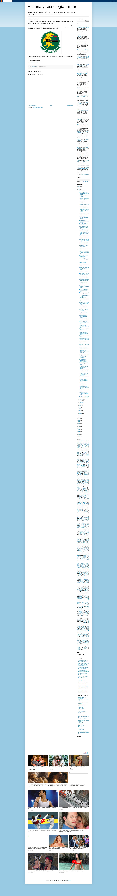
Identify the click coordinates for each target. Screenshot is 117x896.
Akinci (87, 451)
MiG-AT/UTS (86, 573)
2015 (79, 429)
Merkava (86, 565)
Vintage (78, 643)
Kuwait (79, 550)
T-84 (85, 622)
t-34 (82, 620)
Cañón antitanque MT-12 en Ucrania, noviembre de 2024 (84, 387)
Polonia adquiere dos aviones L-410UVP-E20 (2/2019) (84, 286)
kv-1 (84, 550)
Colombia (78, 488)
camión (88, 480)
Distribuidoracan (80, 153)
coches (85, 487)
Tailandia (85, 623)
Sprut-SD (80, 611)
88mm (79, 445)
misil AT (83, 575)
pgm (78, 594)
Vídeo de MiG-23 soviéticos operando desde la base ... (84, 259)
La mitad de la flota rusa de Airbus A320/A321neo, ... (84, 397)
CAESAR (79, 480)
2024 (79, 189)
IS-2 (88, 533)
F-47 (86, 511)
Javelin (78, 539)
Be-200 (80, 471)
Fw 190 (86, 518)
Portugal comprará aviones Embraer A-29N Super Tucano (84, 210)
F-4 (82, 511)
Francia (80, 518)
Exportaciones (84, 508)
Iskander (86, 534)
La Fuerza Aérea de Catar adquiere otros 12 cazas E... (84, 299)
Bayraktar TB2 (86, 470)
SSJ (88, 611)
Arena (87, 459)
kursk (88, 549)
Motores (85, 578)
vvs (79, 646)
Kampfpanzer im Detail (82, 718)
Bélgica (85, 471)
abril (80, 410)
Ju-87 (83, 540)
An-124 (83, 453)
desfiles (86, 491)
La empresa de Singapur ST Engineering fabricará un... (83, 313)
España (84, 502)
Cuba (82, 490)
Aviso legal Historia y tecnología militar (82, 698)
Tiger (88, 627)
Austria (86, 462)
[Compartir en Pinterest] (45, 66)
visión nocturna (85, 643)
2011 (79, 436)
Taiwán (78, 625)
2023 (79, 417)
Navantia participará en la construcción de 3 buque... (84, 268)
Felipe (78, 56)
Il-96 (88, 530)
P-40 (81, 587)
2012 (79, 434)
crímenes (84, 489)
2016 (79, 428)
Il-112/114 (83, 527)
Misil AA (78, 575)
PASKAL (78, 116)
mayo (80, 408)
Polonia (85, 594)
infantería (87, 532)
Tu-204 (82, 631)
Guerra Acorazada (81, 715)
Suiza (82, 619)
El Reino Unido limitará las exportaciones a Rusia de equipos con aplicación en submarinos (83, 687)
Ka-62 (81, 542)
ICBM (87, 526)
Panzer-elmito (80, 722)
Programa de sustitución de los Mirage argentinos (83, 683)
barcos (78, 470)
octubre (80, 400)
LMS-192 (84, 555)
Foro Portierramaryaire (82, 711)
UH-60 (81, 637)
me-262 (82, 565)
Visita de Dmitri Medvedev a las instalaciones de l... (84, 320)
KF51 (84, 546)
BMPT (80, 474)
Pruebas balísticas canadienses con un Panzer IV (83, 202)
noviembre (81, 399)
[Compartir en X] (42, 66)
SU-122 (83, 613)
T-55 (88, 620)
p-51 (87, 587)
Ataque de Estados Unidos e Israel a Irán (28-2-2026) (83, 692)
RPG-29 (78, 603)
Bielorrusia (79, 473)
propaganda (81, 596)
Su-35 (86, 616)
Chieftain (85, 484)
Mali (77, 562)
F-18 (82, 510)
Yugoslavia (79, 649)
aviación (79, 464)
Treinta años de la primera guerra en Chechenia (84, 230)
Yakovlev (78, 648)
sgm (80, 608)
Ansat (84, 456)
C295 (83, 479)
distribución (81, 494)
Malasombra (79, 72)
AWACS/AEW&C (83, 465)
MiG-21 (88, 570)
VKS (83, 644)
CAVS (82, 482)
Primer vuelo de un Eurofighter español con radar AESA (84, 351)
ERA (80, 502)
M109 (83, 558)
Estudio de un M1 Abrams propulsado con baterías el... (84, 264)
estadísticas (86, 503)
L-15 (78, 551)
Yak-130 (78, 647)
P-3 (84, 586)
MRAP (81, 579)
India (88, 531)
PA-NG (82, 588)
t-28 (79, 620)
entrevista (79, 501)
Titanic (84, 628)
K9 (81, 541)
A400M (78, 447)
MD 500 (81, 564)
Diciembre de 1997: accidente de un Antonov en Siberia (84, 207)
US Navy (81, 639)
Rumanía (79, 604)
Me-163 (78, 565)
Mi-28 (88, 567)
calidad (83, 480)
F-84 (79, 512)
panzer (78, 591)
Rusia (87, 604)
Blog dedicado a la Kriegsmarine (81, 705)
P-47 (84, 587)
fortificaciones (85, 516)
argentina (83, 460)
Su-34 (82, 616)
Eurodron (86, 505)
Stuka (86, 612)
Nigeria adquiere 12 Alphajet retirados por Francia (83, 283)
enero (80, 415)
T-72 (88, 621)
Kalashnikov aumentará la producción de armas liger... (84, 227)
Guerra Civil (85, 520)
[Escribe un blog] (41, 66)
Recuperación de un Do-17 (84, 354)
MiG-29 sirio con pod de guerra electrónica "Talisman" (83, 671)
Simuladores (86, 608)
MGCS (82, 566)
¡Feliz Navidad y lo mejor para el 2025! (83, 246)
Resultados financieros (84, 601)
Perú (86, 592)
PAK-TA (88, 589)
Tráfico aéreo (83, 629)
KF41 (81, 546)
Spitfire (88, 610)
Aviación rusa (80, 707)
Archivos (82, 459)
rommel (87, 602)
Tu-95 (78, 633)
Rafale (86, 597)
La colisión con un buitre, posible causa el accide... (83, 367)
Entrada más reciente (32, 105)
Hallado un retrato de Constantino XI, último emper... (83, 277)
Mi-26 (84, 567)
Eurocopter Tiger (80, 505)
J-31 (87, 535)
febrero (80, 413)
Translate (86, 181)
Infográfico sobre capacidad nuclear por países (83, 217)
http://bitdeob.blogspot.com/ (83, 730)
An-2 (84, 454)
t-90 (88, 622)
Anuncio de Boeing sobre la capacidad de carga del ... (83, 237)
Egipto (85, 497)
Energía (85, 499)
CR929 (78, 489)
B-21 (83, 466)
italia (83, 535)
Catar (78, 482)
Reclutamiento (79, 598)
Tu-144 (81, 630)
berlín (78, 472)
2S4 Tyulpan (79, 443)
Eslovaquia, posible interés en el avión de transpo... (84, 293)
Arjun (88, 460)
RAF (81, 597)
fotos (78, 517)
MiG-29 (78, 572)
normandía (79, 583)
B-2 (79, 466)
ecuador (80, 496)
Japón (81, 538)
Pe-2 (78, 592)
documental (87, 494)
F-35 (78, 511)
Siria (83, 610)
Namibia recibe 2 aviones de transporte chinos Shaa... (84, 303)
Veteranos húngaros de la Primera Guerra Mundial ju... (84, 252)
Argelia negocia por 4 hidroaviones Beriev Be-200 (84, 326)
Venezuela (87, 641)
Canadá (80, 481)
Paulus (83, 591)
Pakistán (80, 590)
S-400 (82, 606)
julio (80, 405)
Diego (78, 64)
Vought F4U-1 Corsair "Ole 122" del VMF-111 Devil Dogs (84, 240)
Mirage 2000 (79, 574)
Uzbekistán (85, 640)
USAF (78, 640)
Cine (87, 486)
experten (78, 508)
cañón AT (86, 481)
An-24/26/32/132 (86, 455)
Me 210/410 (86, 564)
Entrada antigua (70, 105)
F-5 (88, 511)
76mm (85, 444)
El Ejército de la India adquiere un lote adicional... (83, 384)
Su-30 (86, 615)
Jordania (87, 539)
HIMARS (78, 524)
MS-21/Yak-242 (86, 579)
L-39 (81, 551)
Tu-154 (85, 630)
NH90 (83, 582)
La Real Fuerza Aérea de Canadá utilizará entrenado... (83, 374)
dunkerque (84, 495)
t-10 (86, 619)
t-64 (83, 621)
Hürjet (83, 526)
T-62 (80, 621)
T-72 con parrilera (82, 262)
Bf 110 (87, 472)
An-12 (78, 453)
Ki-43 (80, 547)
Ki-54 (86, 547)
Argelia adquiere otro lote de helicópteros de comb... (83, 329)
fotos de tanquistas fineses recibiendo (82, 118)
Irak (80, 533)
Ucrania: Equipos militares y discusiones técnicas (83, 668)
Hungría (78, 526)
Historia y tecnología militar (52, 6)
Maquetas (86, 562)
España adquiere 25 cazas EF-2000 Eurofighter (84, 274)
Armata (79, 461)
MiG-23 (80, 571)
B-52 (86, 466)
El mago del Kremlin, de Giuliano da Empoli (83, 243)
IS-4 (82, 534)
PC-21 (87, 591)
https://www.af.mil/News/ (33, 62)
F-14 (83, 509)
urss (88, 637)
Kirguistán (85, 548)
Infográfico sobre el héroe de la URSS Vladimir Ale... (84, 249)
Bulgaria (78, 478)
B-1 (88, 465)
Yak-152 (85, 647)
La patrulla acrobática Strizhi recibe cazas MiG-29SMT (84, 348)
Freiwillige (79, 87)
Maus (87, 563)
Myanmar (81, 581)
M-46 (81, 557)
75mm (81, 444)
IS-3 (79, 534)
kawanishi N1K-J (84, 543)
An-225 (80, 455)
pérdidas (82, 592)
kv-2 (87, 550)
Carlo (78, 41)
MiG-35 (80, 573)
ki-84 (81, 548)
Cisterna (78, 487)
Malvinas (81, 562)
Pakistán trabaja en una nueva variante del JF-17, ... (83, 342)
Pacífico (85, 588)
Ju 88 (80, 540)
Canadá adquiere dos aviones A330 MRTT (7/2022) (83, 380)
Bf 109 (82, 472)
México (78, 566)
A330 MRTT (84, 446)
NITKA (87, 582)
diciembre (81, 190)
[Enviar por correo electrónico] (40, 66)
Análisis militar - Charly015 (83, 702)
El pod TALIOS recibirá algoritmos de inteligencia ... (83, 256)
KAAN (84, 542)
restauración (86, 599)
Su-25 (88, 614)
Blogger (69, 880)
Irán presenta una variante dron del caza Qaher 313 (84, 280)
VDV (83, 641)
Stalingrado (81, 612)
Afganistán (85, 447)
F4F (82, 512)
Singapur (78, 610)
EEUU (85, 496)
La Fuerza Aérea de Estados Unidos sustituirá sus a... (82, 360)
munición (81, 580)
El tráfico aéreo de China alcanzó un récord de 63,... (83, 290)
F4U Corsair (86, 512)
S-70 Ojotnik (87, 606)
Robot (83, 602)
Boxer (78, 475)
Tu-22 (86, 631)
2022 (79, 418)
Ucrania (87, 635)
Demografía (81, 491)
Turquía (85, 634)
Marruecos (82, 563)
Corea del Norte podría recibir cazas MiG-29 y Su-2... (83, 322)
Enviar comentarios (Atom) (38, 107)
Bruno (78, 49)
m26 (86, 558)
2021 (79, 420)
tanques (84, 625)
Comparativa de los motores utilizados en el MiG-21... (84, 221)
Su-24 (83, 614)
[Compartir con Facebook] (44, 66)
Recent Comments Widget (85, 174)
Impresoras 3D (82, 531)
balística (84, 467)
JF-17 (83, 539)
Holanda (87, 524)
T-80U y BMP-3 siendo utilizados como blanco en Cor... (84, 193)
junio (80, 407)
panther (85, 590)
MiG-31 (88, 572)
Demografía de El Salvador (84, 204)
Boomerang (86, 474)
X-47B (83, 646)
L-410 (85, 551)
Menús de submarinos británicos (83, 271)
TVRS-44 (78, 635)
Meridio (78, 34)
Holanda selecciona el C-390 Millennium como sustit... (83, 333)
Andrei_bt (80, 703)
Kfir (86, 546)
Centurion (86, 482)
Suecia (78, 619)
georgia (83, 519)
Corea (84, 488)
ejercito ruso (80, 498)
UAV (82, 635)
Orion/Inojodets (79, 586)
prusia (87, 596)
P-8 (77, 588)
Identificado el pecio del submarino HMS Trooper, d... (83, 356)
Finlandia (79, 516)
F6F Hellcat (79, 513)
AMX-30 (86, 452)
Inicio (51, 105)
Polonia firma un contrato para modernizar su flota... (83, 307)
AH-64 (88, 448)
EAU (88, 495)
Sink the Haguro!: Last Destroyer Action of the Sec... (83, 393)
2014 (79, 431)
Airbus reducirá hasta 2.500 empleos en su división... (84, 339)
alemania (79, 452)
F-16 (78, 510)
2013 (79, 432)
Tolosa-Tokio (80, 726)
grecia (88, 519)
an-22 (88, 454)
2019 (79, 423)
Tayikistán (78, 626)
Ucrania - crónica (85, 636)
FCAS (83, 513)
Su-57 (78, 618)
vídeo (80, 642)
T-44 (85, 620)
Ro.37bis (78, 602)
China (82, 486)
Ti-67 (85, 627)
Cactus (78, 26)
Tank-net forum (81, 729)
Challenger (85, 483)
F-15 (87, 509)
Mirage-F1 (86, 574)
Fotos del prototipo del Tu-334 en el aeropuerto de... (84, 233)
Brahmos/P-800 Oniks (84, 475)
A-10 (83, 445)
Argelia (78, 460)
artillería (87, 461)
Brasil (78, 476)
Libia (86, 554)
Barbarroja (85, 468)
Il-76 (84, 530)
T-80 (80, 622)
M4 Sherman (82, 559)
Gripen (80, 520)
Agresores (79, 448)
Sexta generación (86, 607)
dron (79, 495)
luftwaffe (84, 556)
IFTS (78, 527)
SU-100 (79, 613)
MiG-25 (86, 571)
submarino (84, 618)
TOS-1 (78, 629)
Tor (87, 628)
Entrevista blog (86, 501)
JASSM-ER (86, 538)
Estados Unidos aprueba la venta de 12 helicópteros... (84, 296)
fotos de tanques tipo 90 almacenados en (83, 89)
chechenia (79, 484)
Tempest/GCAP (80, 627)
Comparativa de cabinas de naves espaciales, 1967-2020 (83, 661)
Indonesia (82, 532)
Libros (78, 555)
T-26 (88, 619)
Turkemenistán (85, 633)
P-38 (87, 586)
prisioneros (87, 595)
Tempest (88, 626)
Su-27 (81, 615)
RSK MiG (85, 603)
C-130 (84, 478)
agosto (80, 403)
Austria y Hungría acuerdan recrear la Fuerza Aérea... (84, 214)
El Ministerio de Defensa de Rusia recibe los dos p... (84, 199)
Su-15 (87, 613)
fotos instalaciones (85, 517)
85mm (88, 444)
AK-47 (82, 451)
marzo (80, 411)
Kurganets (83, 549)
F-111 (81, 509)
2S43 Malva (85, 443)
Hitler (83, 524)
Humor (86, 525)
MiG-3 (84, 572)
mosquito (80, 578)
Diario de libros (81, 708)
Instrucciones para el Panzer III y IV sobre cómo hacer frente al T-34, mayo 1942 (83, 664)
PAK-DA (78, 589)
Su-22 (78, 614)
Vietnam (85, 642)
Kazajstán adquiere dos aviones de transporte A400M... (83, 363)
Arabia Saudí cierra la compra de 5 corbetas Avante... (83, 316)
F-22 (86, 510)
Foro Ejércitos (80, 710)
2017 (79, 426)
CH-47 (78, 483)
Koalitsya (78, 549)
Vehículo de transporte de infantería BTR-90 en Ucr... (84, 370)
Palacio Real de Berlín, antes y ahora (83, 224)
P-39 (78, 587)
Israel (78, 535)
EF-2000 (78, 497)
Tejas (83, 626)
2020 (79, 421)
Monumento (87, 576)
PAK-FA (83, 589)
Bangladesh (79, 468)
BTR (86, 476)
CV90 (86, 490)
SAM (80, 607)
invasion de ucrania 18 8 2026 (83, 155)
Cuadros (78, 490)
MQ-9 (78, 579)
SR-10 (85, 611)
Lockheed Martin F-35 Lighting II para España (82, 680)
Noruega (84, 583)
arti (83, 461)
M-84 (85, 557)
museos (87, 580)
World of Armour (81, 728)
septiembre (81, 402)
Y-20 (87, 646)
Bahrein (78, 467)
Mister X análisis (81, 725)
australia (81, 462)
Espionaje (79, 503)
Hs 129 (80, 525)
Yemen (85, 648)
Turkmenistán (79, 634)
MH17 (86, 566)
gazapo (78, 519)
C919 (87, 479)
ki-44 (83, 547)
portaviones (79, 595)
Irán (84, 533)
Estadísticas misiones (83, 504)
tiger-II (80, 628)
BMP (88, 473)
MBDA (78, 564)
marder (78, 563)
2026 (79, 186)
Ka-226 (85, 541)
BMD (85, 473)
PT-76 (78, 597)
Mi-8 (86, 568)
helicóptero (83, 523)
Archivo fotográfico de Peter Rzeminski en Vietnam (83, 677)
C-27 (79, 479)
